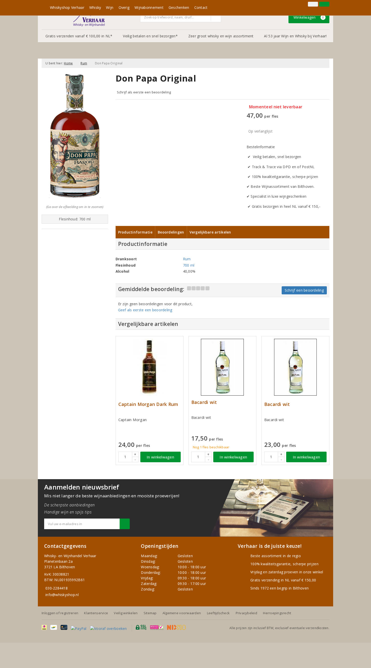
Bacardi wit (204, 402)
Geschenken (179, 7)
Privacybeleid (246, 613)
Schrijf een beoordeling (304, 290)
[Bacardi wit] (222, 367)
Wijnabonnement (149, 7)
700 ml (189, 265)
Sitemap (150, 613)
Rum (84, 63)
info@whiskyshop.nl (62, 594)
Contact (201, 7)
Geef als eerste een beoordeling (145, 309)
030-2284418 (56, 588)
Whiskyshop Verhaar (67, 7)
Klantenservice (96, 613)
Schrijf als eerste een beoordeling (144, 92)
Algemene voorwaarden (182, 613)
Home (68, 63)
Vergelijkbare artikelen (210, 232)
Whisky (95, 7)
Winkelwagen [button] (309, 17)
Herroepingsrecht (277, 613)
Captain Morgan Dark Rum (148, 404)
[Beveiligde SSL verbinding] (157, 627)
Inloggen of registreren (60, 613)
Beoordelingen (171, 232)
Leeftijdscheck (218, 613)
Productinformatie (135, 232)
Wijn (109, 7)
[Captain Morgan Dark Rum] (149, 367)
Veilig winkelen (126, 613)
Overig (124, 7)
